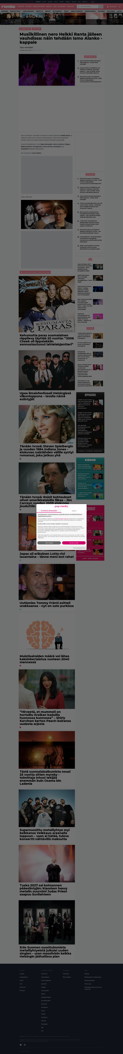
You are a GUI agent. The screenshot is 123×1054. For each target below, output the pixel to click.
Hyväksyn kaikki (73, 543)
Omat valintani (49, 543)
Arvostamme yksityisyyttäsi (49, 510)
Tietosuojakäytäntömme (79, 548)
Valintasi (74, 510)
